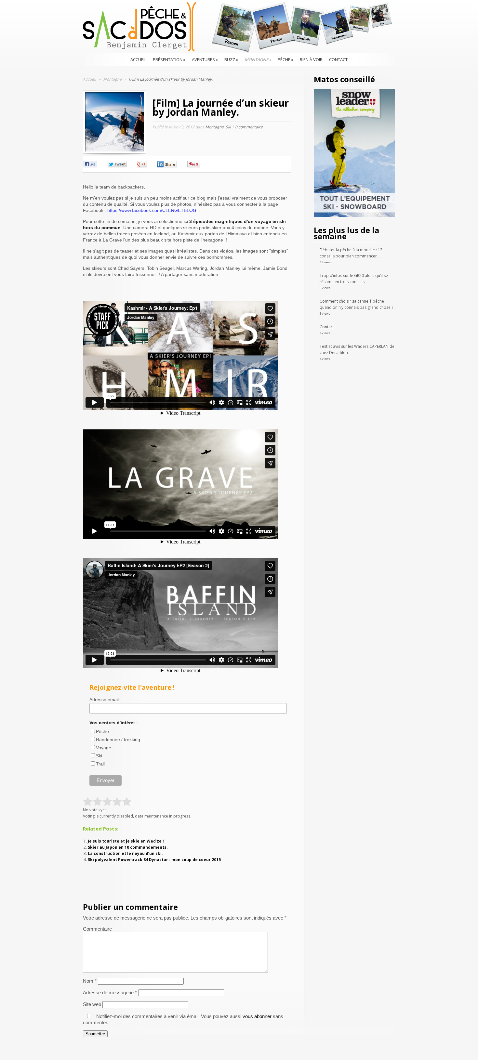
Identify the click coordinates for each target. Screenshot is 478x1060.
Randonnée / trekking (118, 739)
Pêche (285, 59)
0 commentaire (249, 127)
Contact (338, 59)
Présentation (169, 59)
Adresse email (104, 699)
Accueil (138, 59)
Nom (90, 981)
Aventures (205, 59)
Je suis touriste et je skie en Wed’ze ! (126, 841)
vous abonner (257, 1016)
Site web (92, 1004)
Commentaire (97, 929)
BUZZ (231, 59)
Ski (228, 127)
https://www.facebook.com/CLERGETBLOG (151, 210)
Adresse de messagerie (110, 992)
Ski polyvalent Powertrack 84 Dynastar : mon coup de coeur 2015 (154, 859)
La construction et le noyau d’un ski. (125, 853)
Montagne (258, 59)
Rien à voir (311, 59)
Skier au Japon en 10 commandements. (128, 847)
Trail (100, 763)
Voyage (103, 747)
